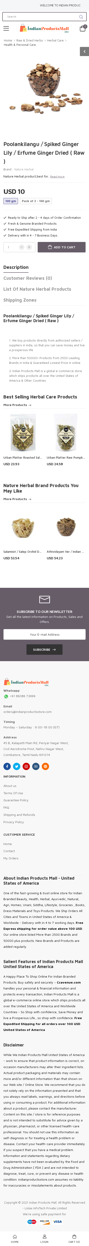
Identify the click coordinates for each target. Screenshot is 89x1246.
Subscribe (41, 649)
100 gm (10, 201)
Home (8, 40)
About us (9, 786)
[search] (81, 16)
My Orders (10, 858)
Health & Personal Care (20, 44)
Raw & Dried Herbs (29, 40)
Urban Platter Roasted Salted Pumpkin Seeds (35, 457)
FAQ (6, 807)
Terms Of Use (13, 793)
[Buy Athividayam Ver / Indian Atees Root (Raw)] (66, 526)
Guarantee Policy (16, 800)
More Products (15, 405)
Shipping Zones (20, 300)
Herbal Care (55, 40)
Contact (9, 851)
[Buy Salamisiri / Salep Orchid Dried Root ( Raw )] (22, 526)
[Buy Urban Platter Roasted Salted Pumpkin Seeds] (22, 432)
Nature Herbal (24, 169)
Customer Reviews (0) (27, 278)
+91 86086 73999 (22, 696)
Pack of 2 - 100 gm (36, 201)
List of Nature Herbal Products (37, 289)
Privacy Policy (13, 822)
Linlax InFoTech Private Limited (46, 1208)
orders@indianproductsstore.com (27, 712)
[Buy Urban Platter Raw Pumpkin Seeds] (66, 432)
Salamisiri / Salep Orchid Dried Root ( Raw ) (33, 551)
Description (16, 267)
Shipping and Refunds (19, 815)
